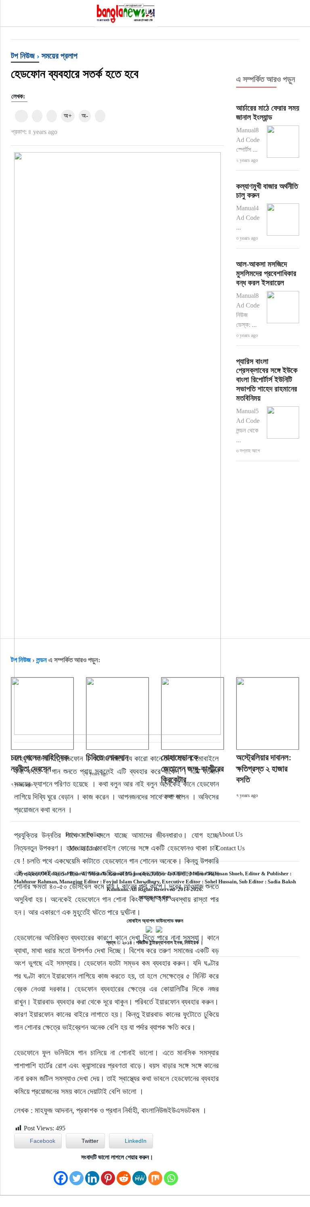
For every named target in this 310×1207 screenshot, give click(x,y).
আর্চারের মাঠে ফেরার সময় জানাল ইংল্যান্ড (267, 112)
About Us (230, 834)
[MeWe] (139, 1174)
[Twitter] (76, 1174)
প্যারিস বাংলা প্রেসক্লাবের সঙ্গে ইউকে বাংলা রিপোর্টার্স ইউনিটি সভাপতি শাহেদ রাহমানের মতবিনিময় (266, 379)
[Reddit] (124, 1174)
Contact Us (230, 848)
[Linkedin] (92, 1174)
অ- (85, 115)
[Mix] (155, 1174)
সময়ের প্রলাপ (60, 55)
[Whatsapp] (171, 1174)
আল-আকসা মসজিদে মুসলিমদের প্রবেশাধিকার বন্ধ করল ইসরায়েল (266, 273)
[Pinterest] (108, 1174)
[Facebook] (61, 1174)
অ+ (68, 115)
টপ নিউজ (23, 55)
